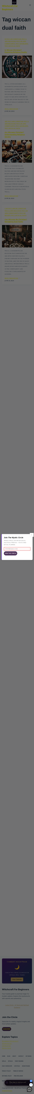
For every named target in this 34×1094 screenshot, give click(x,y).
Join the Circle (10, 553)
